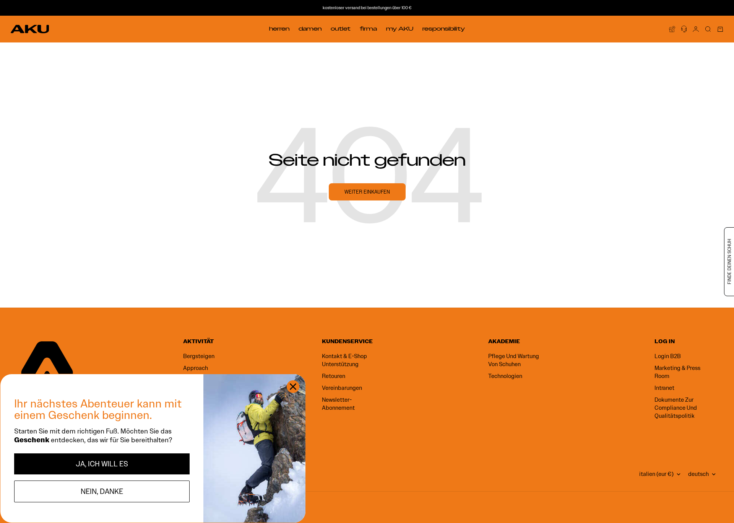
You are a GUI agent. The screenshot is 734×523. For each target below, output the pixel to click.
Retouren (333, 376)
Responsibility (443, 29)
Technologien (505, 376)
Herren (279, 29)
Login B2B (667, 356)
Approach (195, 368)
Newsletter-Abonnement (338, 403)
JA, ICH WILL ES (102, 463)
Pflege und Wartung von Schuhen (513, 360)
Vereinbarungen (342, 388)
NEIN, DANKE (102, 491)
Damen (310, 29)
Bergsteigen (198, 356)
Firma (368, 29)
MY (399, 29)
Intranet (664, 388)
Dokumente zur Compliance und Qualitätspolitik (675, 407)
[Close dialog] (293, 386)
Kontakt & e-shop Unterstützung (344, 360)
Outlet (341, 29)
